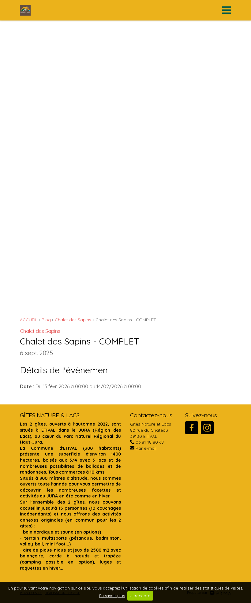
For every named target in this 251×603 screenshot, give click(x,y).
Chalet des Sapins (40, 331)
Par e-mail (146, 448)
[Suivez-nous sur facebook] (191, 427)
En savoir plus (112, 595)
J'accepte (140, 595)
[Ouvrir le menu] (224, 10)
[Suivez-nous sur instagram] (207, 427)
